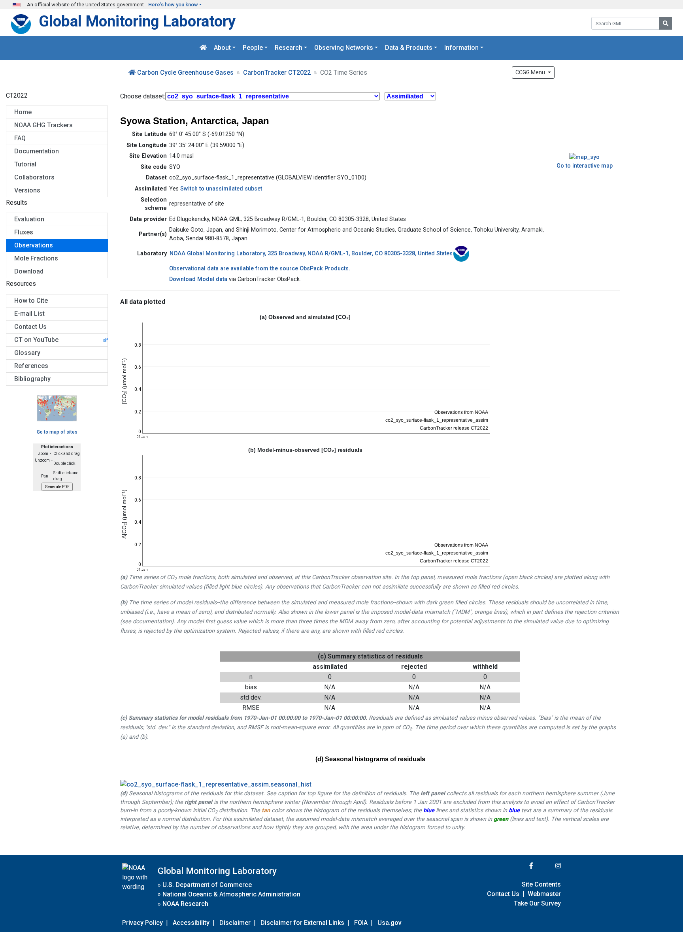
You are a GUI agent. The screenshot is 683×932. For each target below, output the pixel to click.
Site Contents (541, 884)
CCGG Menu (530, 72)
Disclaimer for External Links (302, 922)
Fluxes (23, 232)
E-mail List (29, 313)
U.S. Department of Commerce (207, 885)
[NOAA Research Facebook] (521, 865)
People (253, 48)
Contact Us (30, 326)
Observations (33, 245)
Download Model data (198, 279)
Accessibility (191, 922)
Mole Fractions (36, 258)
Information (461, 48)
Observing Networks (343, 48)
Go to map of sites (57, 432)
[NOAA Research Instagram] (548, 865)
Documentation (36, 151)
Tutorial (25, 164)
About (222, 48)
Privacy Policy (142, 922)
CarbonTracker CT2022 (277, 72)
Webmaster (544, 894)
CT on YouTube (36, 339)
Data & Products (408, 48)
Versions (27, 190)
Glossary (27, 353)
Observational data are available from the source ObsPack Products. (259, 268)
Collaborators (34, 177)
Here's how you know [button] (173, 5)
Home (23, 112)
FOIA (361, 922)
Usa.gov (389, 922)
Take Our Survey (537, 903)
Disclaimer (235, 922)
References (31, 366)
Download (28, 271)
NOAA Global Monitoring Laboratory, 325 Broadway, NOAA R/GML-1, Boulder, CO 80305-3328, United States (311, 253)
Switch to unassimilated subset (220, 188)
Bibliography (32, 379)
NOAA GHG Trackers (43, 125)
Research (288, 48)
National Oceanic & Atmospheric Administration (231, 894)
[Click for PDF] (370, 784)
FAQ (20, 138)
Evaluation (29, 219)
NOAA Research (185, 903)
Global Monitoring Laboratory (137, 21)
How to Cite (31, 300)
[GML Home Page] (203, 48)
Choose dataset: (142, 96)
